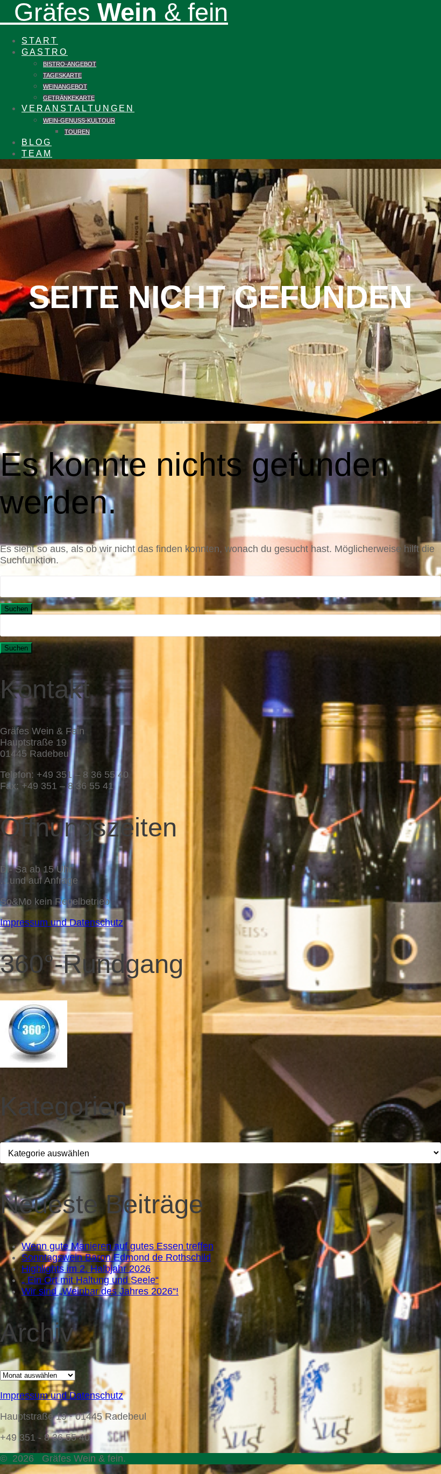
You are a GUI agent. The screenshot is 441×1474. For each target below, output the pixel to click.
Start (40, 40)
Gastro (45, 51)
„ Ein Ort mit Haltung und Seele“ (90, 1280)
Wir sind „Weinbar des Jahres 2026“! (100, 1291)
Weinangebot (65, 86)
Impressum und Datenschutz (61, 922)
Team (37, 153)
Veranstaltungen (78, 108)
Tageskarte (62, 75)
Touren (77, 131)
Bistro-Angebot (69, 64)
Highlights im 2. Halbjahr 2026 (86, 1268)
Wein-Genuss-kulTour (79, 120)
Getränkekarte (69, 98)
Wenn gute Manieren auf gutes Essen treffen (118, 1246)
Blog (37, 142)
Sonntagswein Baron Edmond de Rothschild (116, 1257)
